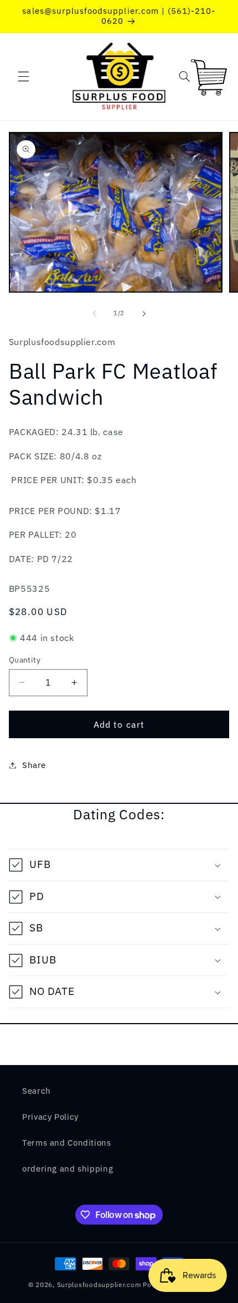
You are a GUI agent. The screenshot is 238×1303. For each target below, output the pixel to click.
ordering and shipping (67, 1168)
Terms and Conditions (66, 1142)
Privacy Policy (50, 1116)
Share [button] (34, 765)
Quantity (24, 660)
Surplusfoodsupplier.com (99, 1284)
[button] (23, 76)
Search (36, 1090)
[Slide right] (144, 313)
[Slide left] (94, 313)
